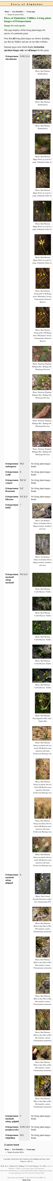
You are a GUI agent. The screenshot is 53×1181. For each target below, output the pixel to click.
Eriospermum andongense (11, 465)
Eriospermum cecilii (11, 473)
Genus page (30, 11)
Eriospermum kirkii (11, 506)
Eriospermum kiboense (11, 498)
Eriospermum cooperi (11, 481)
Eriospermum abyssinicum (11, 57)
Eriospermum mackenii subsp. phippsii (11, 878)
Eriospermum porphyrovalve (12, 1128)
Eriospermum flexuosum (11, 490)
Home (7, 11)
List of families (17, 11)
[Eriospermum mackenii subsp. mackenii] (42, 579)
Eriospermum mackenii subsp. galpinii (12, 1118)
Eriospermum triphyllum (11, 1136)
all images (32, 50)
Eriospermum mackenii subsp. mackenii (11, 578)
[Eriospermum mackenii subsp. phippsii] (42, 883)
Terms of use (26, 1180)
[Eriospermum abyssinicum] (42, 61)
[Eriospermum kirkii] (42, 510)
